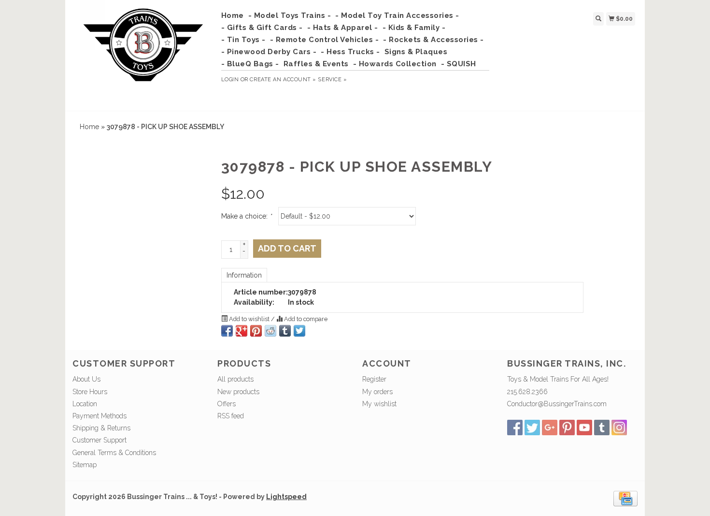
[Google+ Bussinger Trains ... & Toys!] (549, 427)
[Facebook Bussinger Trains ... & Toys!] (515, 427)
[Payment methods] (625, 498)
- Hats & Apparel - (342, 27)
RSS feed (230, 416)
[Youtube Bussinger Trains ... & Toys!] (584, 427)
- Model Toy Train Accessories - (397, 15)
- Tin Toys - (243, 39)
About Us (86, 379)
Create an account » (283, 79)
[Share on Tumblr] (285, 331)
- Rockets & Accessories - (433, 39)
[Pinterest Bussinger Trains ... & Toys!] (567, 427)
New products (238, 392)
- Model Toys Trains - (289, 15)
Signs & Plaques (416, 51)
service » (332, 79)
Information (244, 275)
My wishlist (379, 404)
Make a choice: (246, 216)
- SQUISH (458, 63)
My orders (377, 392)
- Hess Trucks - (350, 51)
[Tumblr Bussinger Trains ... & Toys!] (602, 427)
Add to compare (305, 319)
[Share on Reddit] (270, 331)
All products (235, 379)
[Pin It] (256, 331)
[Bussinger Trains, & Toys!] (143, 54)
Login (230, 79)
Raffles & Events (316, 63)
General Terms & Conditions (114, 453)
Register (374, 379)
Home (232, 15)
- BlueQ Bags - (250, 63)
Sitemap (84, 465)
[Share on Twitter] (299, 331)
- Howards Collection (395, 63)
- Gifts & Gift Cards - (262, 27)
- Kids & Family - (414, 27)
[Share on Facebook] (227, 331)
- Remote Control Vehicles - (324, 39)
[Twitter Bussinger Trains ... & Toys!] (532, 427)
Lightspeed (286, 497)
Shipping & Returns (101, 428)
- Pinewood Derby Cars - (269, 51)
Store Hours (89, 392)
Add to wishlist (249, 319)
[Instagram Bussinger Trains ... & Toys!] (619, 427)
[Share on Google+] (241, 331)
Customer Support (99, 440)
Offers (226, 404)
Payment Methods (99, 416)
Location (84, 404)
